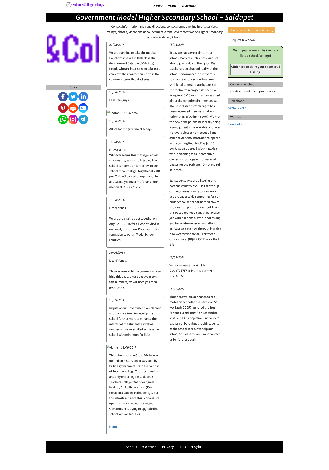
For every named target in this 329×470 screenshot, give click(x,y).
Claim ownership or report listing (252, 30)
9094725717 (237, 108)
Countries (190, 5)
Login (196, 447)
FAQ (183, 447)
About (132, 447)
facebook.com (237, 124)
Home (159, 5)
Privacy (168, 447)
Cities (173, 5)
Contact (149, 447)
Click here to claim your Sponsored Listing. (255, 69)
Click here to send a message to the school (253, 91)
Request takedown (243, 40)
